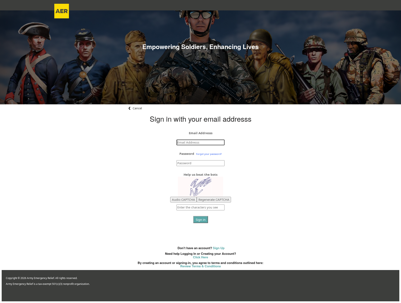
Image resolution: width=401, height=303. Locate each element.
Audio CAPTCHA (183, 199)
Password (186, 154)
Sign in (201, 219)
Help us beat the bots (200, 174)
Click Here (200, 257)
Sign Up (219, 248)
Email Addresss (200, 133)
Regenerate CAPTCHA (213, 199)
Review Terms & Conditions (200, 266)
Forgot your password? (209, 153)
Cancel (137, 108)
